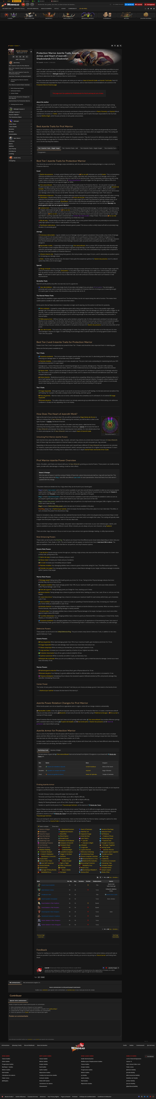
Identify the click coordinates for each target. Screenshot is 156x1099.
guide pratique (53, 1009)
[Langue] (154, 8)
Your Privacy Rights (53, 1096)
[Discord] (103, 968)
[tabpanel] (78, 152)
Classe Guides (6, 1058)
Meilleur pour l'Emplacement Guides (91, 1061)
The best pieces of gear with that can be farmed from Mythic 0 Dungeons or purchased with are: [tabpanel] (77, 764)
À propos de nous (33, 1096)
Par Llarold (40, 62)
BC (34, 1)
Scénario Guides (44, 1078)
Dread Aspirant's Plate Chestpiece (50, 912)
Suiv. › (110, 877)
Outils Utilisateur (21, 1096)
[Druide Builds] (130, 1072)
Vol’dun (111, 891)
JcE (38, 977)
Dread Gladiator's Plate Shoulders (50, 907)
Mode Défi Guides (44, 1081)
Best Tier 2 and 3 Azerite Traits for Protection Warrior (19, 73)
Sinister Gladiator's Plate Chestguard (51, 924)
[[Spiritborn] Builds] (132, 1086)
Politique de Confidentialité (88, 1096)
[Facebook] (147, 1096)
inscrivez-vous (71, 990)
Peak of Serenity (102, 111)
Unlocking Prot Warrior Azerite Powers (19, 80)
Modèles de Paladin (132, 1078)
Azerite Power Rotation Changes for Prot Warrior (19, 97)
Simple (42, 977)
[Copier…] (97, 877)
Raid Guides (5, 1072)
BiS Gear (11, 131)
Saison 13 (129, 1061)
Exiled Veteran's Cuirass (47, 890)
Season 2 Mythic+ (14, 114)
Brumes (42, 1)
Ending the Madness (111, 889)
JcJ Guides (84, 1075)
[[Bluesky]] (144, 1096)
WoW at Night (46, 116)
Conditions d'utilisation (104, 1096)
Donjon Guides (43, 1064)
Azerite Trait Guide (106, 80)
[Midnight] (5, 1081)
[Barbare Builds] (131, 1070)
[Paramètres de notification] (148, 8)
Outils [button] (56, 8)
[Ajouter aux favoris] (112, 45)
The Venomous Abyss (15, 117)
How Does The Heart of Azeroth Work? (20, 76)
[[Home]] (11, 4)
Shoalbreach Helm (46, 894)
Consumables (13, 134)
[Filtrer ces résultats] (100, 877)
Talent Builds (13, 126)
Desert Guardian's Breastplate (49, 899)
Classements (43, 1086)
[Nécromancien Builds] (133, 1075)
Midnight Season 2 (14, 112)
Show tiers (55, 826)
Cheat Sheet (12, 124)
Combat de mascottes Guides (48, 1075)
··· (47, 1)
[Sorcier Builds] (130, 1083)
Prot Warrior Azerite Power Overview (19, 85)
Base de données (46, 8)
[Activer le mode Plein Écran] (145, 8)
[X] (142, 1096)
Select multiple (44, 826)
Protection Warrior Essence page (47, 85)
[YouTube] (106, 968)
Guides (63, 8)
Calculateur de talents (8, 1075)
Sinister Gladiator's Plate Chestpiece (50, 920)
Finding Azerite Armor (17, 104)
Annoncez (43, 1096)
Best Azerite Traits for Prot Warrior (19, 65)
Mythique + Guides (7, 1067)
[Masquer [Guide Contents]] (31, 52)
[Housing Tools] (16, 1045)
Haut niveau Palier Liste (133, 1064)
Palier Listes (5, 1078)
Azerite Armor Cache (111, 894)
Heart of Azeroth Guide (90, 80)
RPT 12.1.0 (27, 4)
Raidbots (109, 526)
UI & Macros (12, 151)
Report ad (146, 1041)
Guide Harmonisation (87, 1058)
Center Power (14, 93)
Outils (125, 1045)
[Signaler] (118, 45)
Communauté (72, 8)
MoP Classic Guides (45, 1056)
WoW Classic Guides (87, 1056)
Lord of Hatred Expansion (133, 1058)
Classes (17, 45)
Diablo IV (55, 1)
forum (27, 1012)
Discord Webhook (32, 8)
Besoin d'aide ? (9, 1096)
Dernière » (115, 877)
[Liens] (120, 45)
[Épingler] (115, 45)
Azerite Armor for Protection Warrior (19, 101)
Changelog (12, 160)
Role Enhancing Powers (17, 88)
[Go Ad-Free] (83, 8)
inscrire (37, 1039)
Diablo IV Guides (131, 1056)
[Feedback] (151, 8)
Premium (75, 1096)
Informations (6, 8)
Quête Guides (43, 1070)
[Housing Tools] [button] (19, 8)
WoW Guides (6, 1056)
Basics (11, 143)
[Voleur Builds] (130, 1081)
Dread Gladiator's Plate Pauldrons (50, 903)
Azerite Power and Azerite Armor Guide (97, 450)
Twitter (55, 114)
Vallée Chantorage (111, 886)
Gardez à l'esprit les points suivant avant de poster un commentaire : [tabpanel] (33, 1022)
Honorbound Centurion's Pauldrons (50, 916)
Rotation (11, 129)
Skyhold (112, 111)
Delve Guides (6, 1061)
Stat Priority (12, 148)
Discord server (101, 955)
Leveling (11, 153)
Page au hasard (65, 1096)
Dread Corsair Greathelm (48, 885)
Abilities (11, 146)
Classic (27, 1)
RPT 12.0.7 (32, 4)
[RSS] (153, 1096)
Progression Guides (7, 1064)
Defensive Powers (16, 91)
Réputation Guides (44, 1072)
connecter (45, 990)
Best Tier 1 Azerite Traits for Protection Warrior (20, 68)
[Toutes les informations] (3, 1)
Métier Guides (6, 1070)
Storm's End (111, 884)
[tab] (49, 148)
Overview (11, 141)
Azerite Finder (55, 821)
